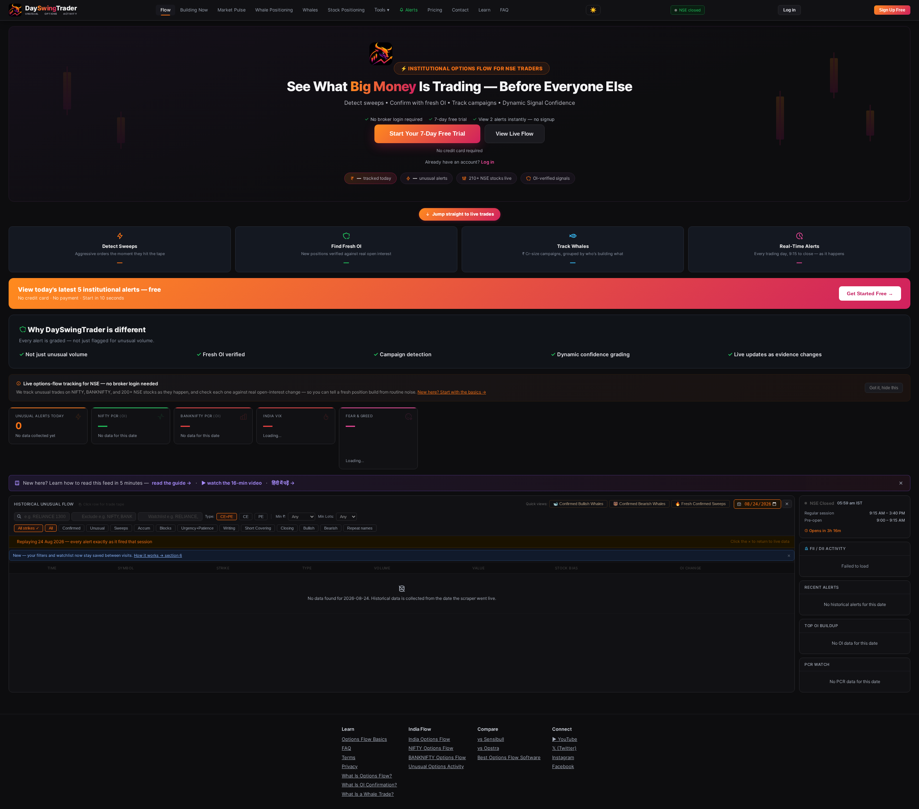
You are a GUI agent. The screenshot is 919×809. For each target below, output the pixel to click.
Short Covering (258, 528)
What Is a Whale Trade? (368, 794)
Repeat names (360, 528)
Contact (460, 10)
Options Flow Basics (364, 739)
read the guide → (171, 483)
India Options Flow (429, 739)
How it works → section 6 (158, 555)
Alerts (411, 10)
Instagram (563, 757)
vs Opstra (488, 748)
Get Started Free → (870, 293)
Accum (144, 528)
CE (245, 516)
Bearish (330, 528)
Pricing (435, 10)
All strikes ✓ (28, 528)
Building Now (194, 10)
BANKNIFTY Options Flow (437, 757)
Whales (310, 10)
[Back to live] (787, 504)
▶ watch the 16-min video (231, 483)
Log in (789, 10)
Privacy (350, 766)
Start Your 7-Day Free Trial (427, 133)
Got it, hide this (883, 387)
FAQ (504, 10)
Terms (348, 757)
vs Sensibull (490, 739)
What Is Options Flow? (367, 776)
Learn (484, 10)
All (51, 528)
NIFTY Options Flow (431, 748)
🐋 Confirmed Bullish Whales (578, 504)
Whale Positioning (274, 10)
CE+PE (226, 516)
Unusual (97, 528)
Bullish (308, 528)
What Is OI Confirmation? (369, 784)
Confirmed (71, 528)
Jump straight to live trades (463, 214)
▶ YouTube (564, 739)
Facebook (563, 766)
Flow (165, 10)
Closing (287, 528)
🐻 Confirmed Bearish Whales (639, 504)
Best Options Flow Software (509, 757)
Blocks (166, 528)
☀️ (593, 10)
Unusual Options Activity (436, 766)
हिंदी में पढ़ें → (283, 483)
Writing (229, 528)
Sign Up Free (892, 10)
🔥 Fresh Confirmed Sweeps (700, 504)
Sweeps (121, 528)
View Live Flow (514, 134)
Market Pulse (232, 10)
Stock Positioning (346, 10)
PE (260, 516)
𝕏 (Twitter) (564, 748)
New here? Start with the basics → (451, 392)
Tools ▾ (381, 10)
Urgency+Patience (197, 528)
